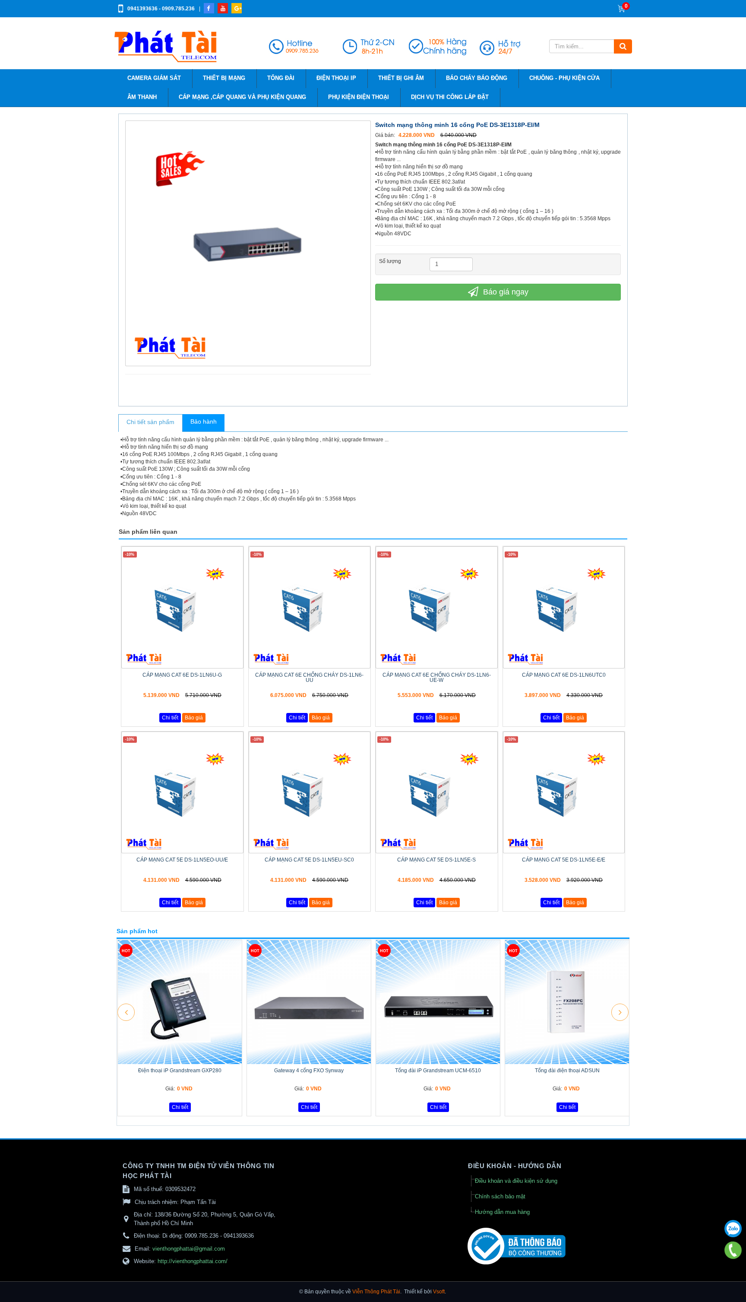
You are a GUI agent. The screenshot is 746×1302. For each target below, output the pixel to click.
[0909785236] (733, 1250)
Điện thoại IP (336, 78)
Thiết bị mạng (224, 78)
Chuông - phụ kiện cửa (564, 78)
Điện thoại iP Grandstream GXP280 (179, 1071)
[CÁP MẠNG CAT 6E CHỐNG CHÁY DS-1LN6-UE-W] (437, 607)
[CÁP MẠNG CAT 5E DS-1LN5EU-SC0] (310, 793)
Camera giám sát (154, 78)
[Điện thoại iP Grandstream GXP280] (180, 1002)
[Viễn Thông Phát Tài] (167, 46)
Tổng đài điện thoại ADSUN (567, 1071)
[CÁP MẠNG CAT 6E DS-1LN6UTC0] (564, 607)
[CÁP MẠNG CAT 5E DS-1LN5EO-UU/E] (182, 793)
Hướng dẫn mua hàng (502, 1212)
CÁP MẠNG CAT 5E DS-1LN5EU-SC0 (309, 860)
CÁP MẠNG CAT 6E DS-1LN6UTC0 (564, 675)
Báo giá (194, 718)
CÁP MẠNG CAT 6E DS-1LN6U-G (182, 675)
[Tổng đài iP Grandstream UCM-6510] (438, 1002)
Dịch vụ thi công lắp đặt (450, 97)
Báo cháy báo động (476, 78)
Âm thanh (142, 97)
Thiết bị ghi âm (401, 78)
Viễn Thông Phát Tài (376, 1292)
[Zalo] (733, 1228)
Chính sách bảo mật (500, 1196)
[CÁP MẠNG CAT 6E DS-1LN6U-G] (182, 607)
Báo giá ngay (504, 292)
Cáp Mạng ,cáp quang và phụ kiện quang (242, 97)
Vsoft (439, 1292)
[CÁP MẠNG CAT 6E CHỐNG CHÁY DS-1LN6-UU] (310, 607)
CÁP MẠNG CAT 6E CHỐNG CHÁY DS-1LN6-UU (309, 677)
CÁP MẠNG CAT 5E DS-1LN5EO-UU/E (182, 860)
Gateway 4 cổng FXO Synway (309, 1071)
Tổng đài (280, 78)
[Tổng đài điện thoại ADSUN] (567, 1002)
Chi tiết (170, 718)
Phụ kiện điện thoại (358, 97)
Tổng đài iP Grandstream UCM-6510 (438, 1071)
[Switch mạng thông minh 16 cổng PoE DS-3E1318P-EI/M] (249, 243)
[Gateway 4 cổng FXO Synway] (309, 1002)
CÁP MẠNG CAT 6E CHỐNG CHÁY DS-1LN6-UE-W (436, 677)
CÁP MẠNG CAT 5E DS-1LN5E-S (436, 860)
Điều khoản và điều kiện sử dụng (516, 1181)
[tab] (150, 423)
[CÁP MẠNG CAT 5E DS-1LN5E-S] (437, 793)
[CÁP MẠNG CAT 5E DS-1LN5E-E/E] (564, 793)
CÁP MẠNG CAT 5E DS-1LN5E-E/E (563, 860)
